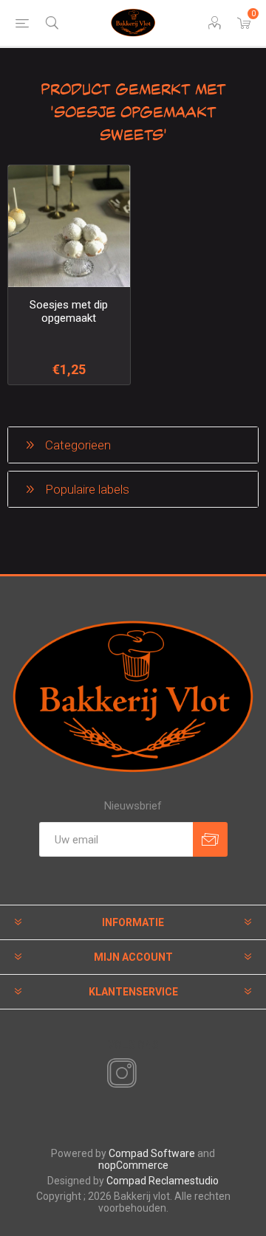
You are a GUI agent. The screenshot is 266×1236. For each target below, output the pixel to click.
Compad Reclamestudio (162, 1181)
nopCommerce (133, 1165)
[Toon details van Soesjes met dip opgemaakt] (69, 226)
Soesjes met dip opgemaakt (69, 311)
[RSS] (147, 1074)
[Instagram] (119, 1073)
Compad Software (152, 1153)
